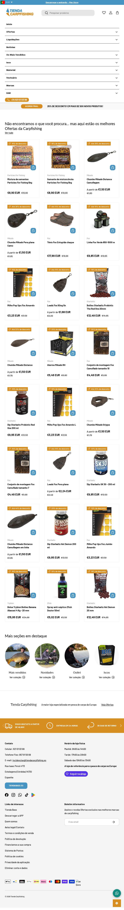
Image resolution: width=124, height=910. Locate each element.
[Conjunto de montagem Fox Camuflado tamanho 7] (22, 462)
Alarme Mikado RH (56, 365)
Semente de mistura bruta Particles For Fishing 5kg (60, 181)
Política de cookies (14, 856)
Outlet (77, 672)
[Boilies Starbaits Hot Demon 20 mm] (102, 584)
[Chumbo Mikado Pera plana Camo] (22, 220)
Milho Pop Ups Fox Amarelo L (61, 424)
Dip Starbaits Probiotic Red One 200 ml (21, 426)
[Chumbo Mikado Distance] (22, 342)
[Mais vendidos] (17, 655)
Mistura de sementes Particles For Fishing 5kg (19, 181)
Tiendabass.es (16, 785)
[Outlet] (77, 655)
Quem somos (11, 821)
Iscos (107, 672)
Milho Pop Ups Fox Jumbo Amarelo (99, 546)
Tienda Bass (11, 809)
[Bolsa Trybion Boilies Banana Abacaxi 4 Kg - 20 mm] (22, 584)
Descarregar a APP (14, 815)
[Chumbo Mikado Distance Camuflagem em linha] (22, 521)
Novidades (47, 672)
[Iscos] (106, 655)
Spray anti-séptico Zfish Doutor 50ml (59, 609)
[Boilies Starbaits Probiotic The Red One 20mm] (102, 283)
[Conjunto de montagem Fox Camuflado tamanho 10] (102, 342)
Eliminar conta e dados (16, 868)
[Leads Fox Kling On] (62, 283)
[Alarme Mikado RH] (62, 342)
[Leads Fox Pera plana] (62, 462)
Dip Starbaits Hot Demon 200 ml (61, 546)
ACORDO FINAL (31, 106)
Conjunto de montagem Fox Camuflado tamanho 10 (100, 367)
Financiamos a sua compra (18, 844)
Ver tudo (9, 132)
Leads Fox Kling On (56, 305)
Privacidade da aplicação (17, 862)
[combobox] (68, 13)
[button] (117, 12)
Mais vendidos (17, 672)
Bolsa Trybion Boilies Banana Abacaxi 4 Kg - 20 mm (21, 609)
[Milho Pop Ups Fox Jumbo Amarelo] (102, 521)
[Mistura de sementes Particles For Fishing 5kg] (22, 157)
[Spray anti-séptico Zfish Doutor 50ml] (62, 584)
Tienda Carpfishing (17, 896)
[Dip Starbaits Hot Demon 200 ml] (62, 521)
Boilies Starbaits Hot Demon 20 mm (101, 609)
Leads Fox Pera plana (58, 484)
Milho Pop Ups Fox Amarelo (20, 305)
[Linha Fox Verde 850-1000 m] (102, 220)
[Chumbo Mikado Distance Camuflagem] (102, 157)
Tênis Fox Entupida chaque (60, 242)
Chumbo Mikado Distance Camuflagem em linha (20, 546)
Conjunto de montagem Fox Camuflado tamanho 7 (20, 486)
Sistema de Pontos (14, 850)
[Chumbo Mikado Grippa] (102, 402)
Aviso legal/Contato (14, 827)
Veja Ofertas (107, 704)
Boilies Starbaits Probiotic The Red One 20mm (100, 307)
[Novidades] (47, 655)
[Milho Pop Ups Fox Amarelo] (22, 283)
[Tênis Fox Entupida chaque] (62, 220)
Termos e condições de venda (19, 833)
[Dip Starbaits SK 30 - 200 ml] (102, 462)
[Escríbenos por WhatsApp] (117, 893)
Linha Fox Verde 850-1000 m (101, 242)
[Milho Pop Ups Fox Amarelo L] (62, 402)
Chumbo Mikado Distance (20, 365)
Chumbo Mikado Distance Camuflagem (99, 181)
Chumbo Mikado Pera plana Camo (20, 244)
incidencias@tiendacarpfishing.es (29, 760)
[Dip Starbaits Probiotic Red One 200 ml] (22, 402)
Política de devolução (15, 839)
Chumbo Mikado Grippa (98, 424)
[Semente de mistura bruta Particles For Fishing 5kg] (62, 157)
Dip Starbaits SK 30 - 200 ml (101, 484)
